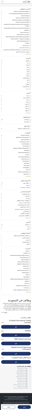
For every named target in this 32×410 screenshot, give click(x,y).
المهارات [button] (27, 133)
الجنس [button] (28, 222)
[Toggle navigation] (2, 1)
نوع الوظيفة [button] (26, 117)
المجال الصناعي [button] (25, 192)
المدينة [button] (28, 58)
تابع (16, 327)
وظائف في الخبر (24, 375)
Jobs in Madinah (22, 403)
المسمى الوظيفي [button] (25, 9)
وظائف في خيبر (24, 380)
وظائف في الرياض (23, 376)
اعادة (8, 407)
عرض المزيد (28, 54)
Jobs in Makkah (16, 403)
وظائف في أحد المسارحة (22, 384)
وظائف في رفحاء (24, 381)
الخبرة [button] (28, 93)
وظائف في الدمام (24, 371)
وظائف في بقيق (24, 368)
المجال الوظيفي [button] (25, 233)
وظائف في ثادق (24, 370)
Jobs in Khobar (9, 403)
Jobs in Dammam (21, 402)
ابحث (24, 407)
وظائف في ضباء (24, 378)
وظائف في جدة (24, 383)
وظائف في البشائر (23, 373)
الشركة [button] (27, 248)
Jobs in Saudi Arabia (7, 402)
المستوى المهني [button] (25, 180)
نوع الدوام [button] (27, 126)
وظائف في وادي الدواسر (22, 388)
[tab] (16, 9)
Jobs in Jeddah (15, 402)
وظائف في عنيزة (24, 386)
